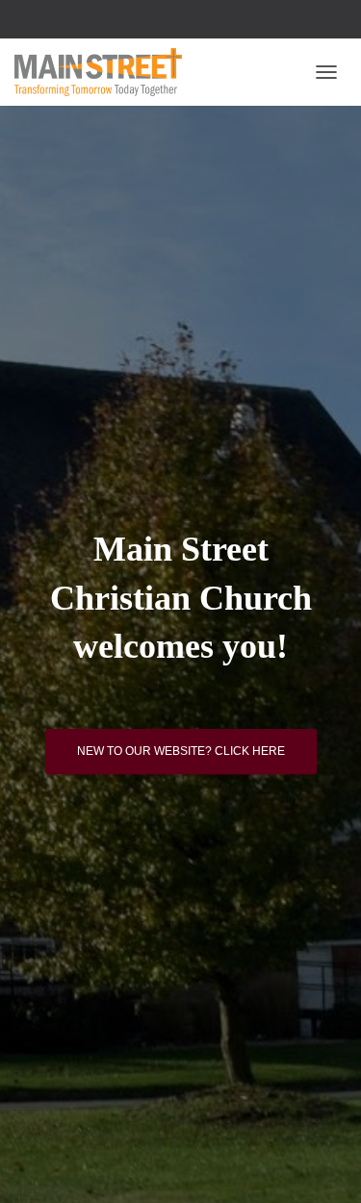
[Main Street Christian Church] (105, 72)
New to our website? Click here (181, 751)
